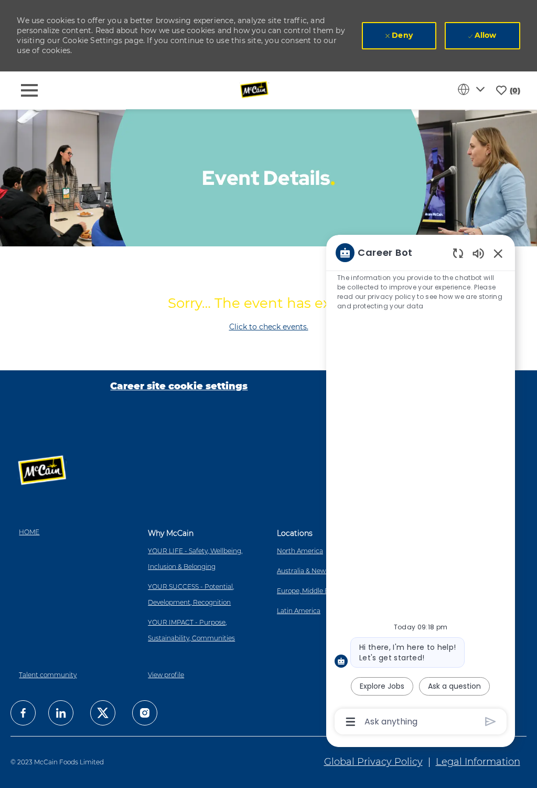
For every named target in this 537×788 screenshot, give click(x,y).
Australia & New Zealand (314, 571)
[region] (420, 486)
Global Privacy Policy (373, 762)
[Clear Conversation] (458, 253)
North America (300, 551)
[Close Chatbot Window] (498, 253)
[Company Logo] (255, 90)
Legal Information (478, 762)
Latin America (298, 611)
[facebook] (23, 712)
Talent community (48, 675)
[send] (490, 721)
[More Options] (350, 722)
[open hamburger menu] (29, 90)
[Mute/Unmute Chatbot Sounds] (478, 253)
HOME (29, 532)
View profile (166, 675)
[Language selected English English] (473, 89)
